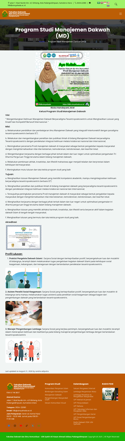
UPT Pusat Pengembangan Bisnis (84, 418)
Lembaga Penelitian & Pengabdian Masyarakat (83, 395)
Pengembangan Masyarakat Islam (56, 399)
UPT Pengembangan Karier (84, 414)
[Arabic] (98, 2)
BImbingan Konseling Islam (56, 391)
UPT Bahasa (78, 406)
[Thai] (108, 5)
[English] (102, 2)
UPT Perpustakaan (80, 403)
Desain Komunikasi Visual (55, 403)
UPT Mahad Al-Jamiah (82, 400)
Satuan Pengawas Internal (84, 388)
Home (42, 41)
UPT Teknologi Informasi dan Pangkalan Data (85, 410)
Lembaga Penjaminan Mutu (84, 391)
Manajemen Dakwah (53, 395)
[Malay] (108, 2)
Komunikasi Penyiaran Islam (56, 388)
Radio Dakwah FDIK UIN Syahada (83, 423)
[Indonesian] (105, 2)
